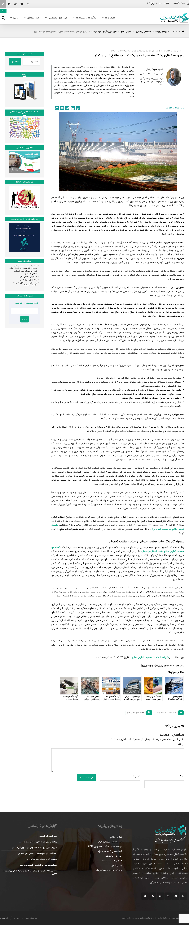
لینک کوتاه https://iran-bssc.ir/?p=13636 (162, 666)
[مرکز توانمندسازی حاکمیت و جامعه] (174, 18)
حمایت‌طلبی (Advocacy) (109, 842)
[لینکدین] (9, 4)
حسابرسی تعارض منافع (28, 276)
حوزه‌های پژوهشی (113, 856)
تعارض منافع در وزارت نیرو (135, 712)
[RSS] (3, 4)
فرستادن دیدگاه (86, 777)
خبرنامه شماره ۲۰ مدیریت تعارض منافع (150, 657)
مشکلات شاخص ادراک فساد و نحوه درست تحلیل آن (37, 865)
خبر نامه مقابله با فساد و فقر (109, 870)
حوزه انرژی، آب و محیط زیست (166, 712)
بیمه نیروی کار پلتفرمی (28, 279)
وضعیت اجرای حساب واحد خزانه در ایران (41, 859)
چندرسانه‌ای (116, 866)
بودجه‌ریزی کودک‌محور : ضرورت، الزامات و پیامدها (25, 284)
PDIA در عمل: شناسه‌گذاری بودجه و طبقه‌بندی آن (38, 842)
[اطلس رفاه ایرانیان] (24, 162)
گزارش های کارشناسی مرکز (110, 851)
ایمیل (136, 777)
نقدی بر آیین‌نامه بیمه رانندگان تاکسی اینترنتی (25, 272)
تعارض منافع (116, 837)
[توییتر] (145, 896)
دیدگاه (181, 744)
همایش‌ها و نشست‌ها (112, 861)
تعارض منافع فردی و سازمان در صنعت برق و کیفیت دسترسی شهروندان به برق (30, 872)
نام (182, 777)
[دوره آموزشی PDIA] (24, 198)
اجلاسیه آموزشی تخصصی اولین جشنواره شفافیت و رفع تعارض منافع (23, 267)
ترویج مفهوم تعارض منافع (71, 529)
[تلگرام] (22, 4)
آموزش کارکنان (58, 517)
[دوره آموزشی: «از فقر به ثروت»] (24, 237)
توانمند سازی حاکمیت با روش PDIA (105, 847)
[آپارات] (15, 4)
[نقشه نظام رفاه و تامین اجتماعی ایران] (24, 128)
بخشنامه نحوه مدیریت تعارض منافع (167, 243)
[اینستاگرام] (28, 4)
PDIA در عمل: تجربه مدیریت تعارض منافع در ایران (37, 853)
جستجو (15, 61)
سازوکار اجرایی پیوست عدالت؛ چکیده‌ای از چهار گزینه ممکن (34, 847)
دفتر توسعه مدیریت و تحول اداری (150, 521)
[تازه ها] (24, 90)
